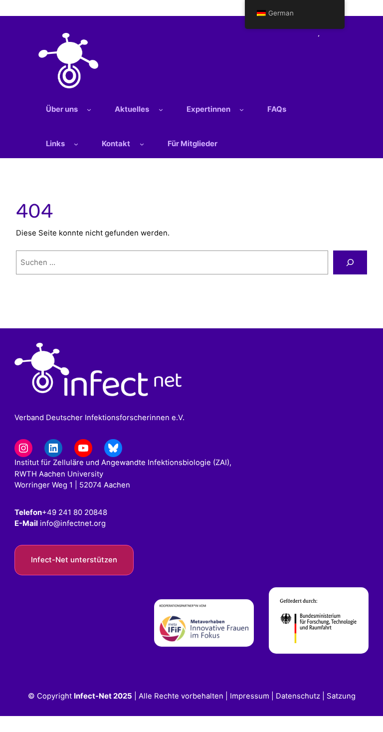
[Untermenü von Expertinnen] (241, 109)
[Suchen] (350, 262)
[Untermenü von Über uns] (89, 109)
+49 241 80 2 (65, 512)
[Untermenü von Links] (76, 144)
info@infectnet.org (73, 523)
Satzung (341, 696)
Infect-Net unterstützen (74, 559)
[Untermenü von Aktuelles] (161, 109)
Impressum (249, 696)
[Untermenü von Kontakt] (142, 144)
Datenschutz (298, 696)
